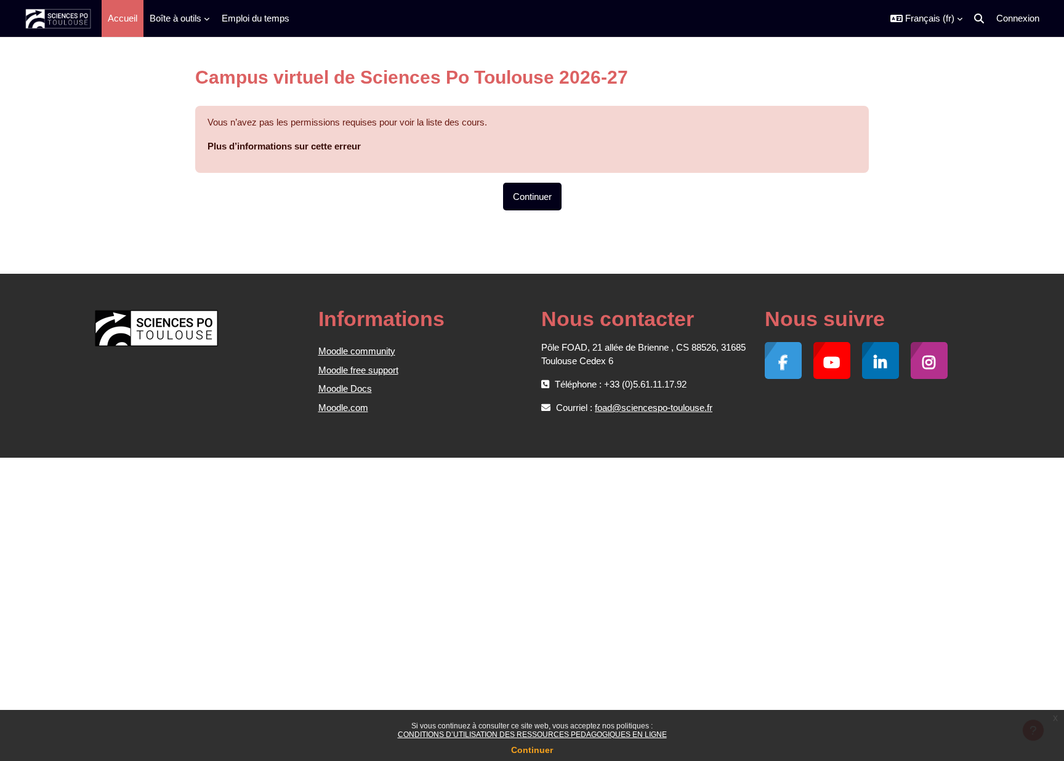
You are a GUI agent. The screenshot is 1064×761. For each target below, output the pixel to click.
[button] (926, 18)
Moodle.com (343, 407)
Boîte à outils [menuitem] (175, 18)
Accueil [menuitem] (122, 18)
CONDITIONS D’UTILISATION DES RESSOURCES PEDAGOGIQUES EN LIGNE (532, 734)
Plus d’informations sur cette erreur (284, 146)
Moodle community (356, 351)
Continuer (532, 750)
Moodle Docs (345, 388)
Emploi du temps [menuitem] (255, 18)
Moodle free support (358, 370)
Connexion (1017, 18)
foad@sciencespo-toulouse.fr (653, 407)
